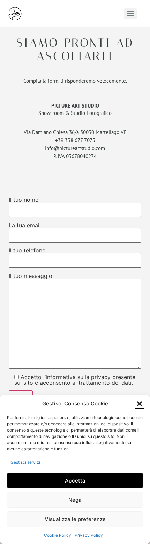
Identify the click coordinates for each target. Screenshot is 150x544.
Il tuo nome (23, 200)
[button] (139, 403)
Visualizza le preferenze (75, 519)
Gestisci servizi (25, 462)
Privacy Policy (89, 535)
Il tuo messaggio (30, 276)
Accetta (75, 480)
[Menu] (130, 13)
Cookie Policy (57, 535)
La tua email (25, 225)
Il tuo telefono (27, 251)
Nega (75, 500)
